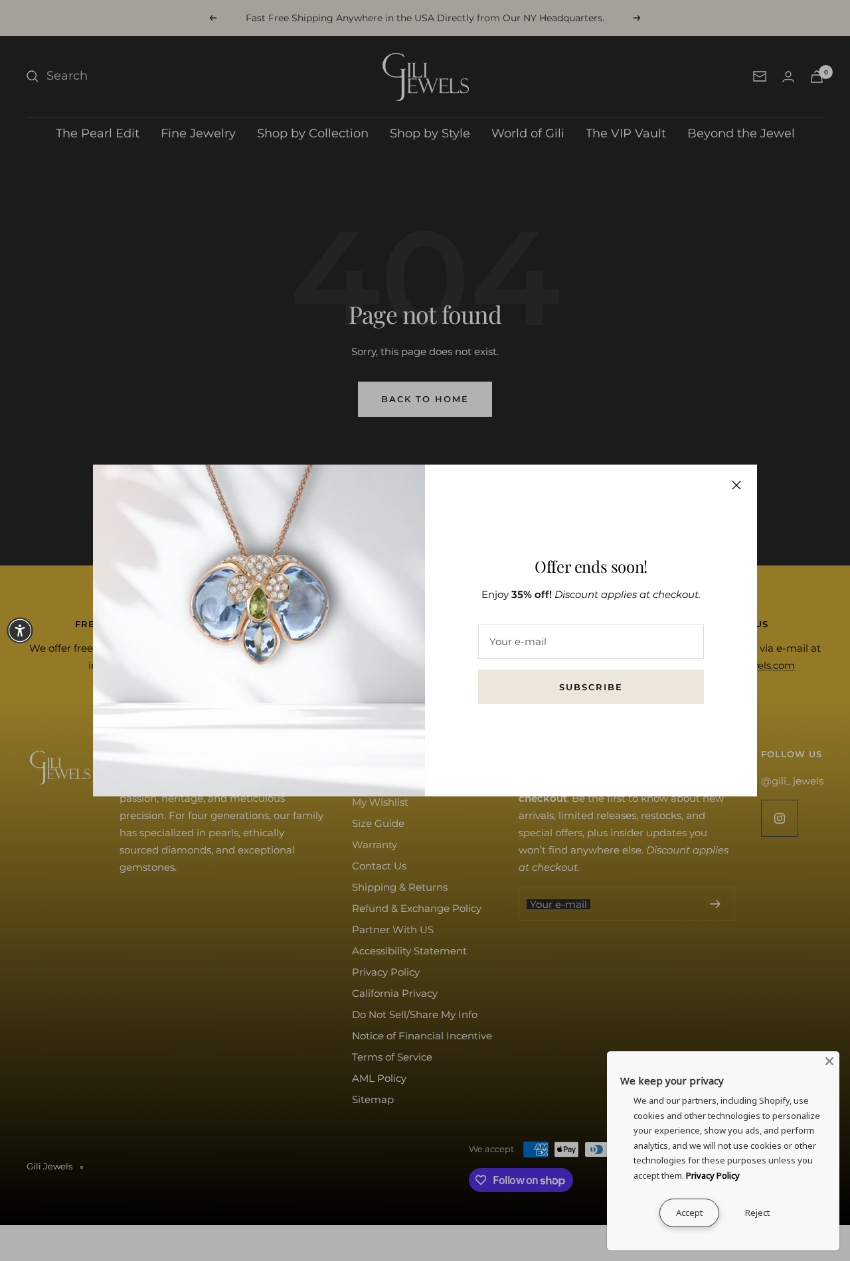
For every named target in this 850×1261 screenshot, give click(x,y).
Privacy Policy (713, 1175)
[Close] (736, 485)
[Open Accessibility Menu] (20, 630)
